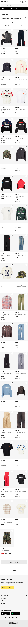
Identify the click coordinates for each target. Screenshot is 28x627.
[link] (7, 51)
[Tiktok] (9, 618)
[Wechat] (13, 618)
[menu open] (25, 2)
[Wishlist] (20, 2)
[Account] (17, 2)
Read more (3, 20)
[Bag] (22, 2)
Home (4, 12)
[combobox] (15, 5)
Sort (20, 25)
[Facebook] (2, 618)
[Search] (3, 5)
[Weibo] (17, 618)
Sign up (24, 8)
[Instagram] (6, 618)
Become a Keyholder (6, 587)
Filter (6, 25)
